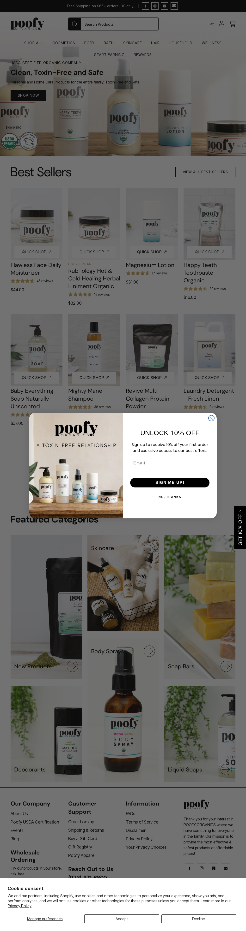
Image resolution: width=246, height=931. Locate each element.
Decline (198, 918)
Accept (122, 918)
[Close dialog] (211, 418)
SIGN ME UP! (169, 482)
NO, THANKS (170, 497)
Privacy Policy (19, 905)
